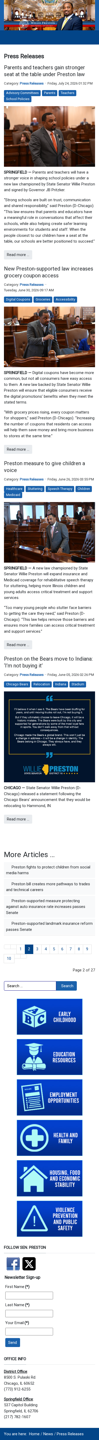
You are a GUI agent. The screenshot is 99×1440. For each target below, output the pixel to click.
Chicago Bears (17, 684)
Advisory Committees (22, 93)
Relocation (42, 684)
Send (12, 1342)
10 (9, 958)
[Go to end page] (23, 956)
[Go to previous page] (13, 947)
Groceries (43, 299)
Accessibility (65, 299)
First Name (17, 1286)
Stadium (78, 684)
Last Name (17, 1305)
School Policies (18, 99)
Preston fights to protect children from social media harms (48, 870)
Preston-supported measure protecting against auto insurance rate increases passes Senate (45, 906)
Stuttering (35, 489)
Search (67, 986)
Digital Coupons (18, 299)
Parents (49, 93)
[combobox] (30, 986)
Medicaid (13, 495)
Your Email (17, 1322)
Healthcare (14, 489)
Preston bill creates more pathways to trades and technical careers (48, 887)
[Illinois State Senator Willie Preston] (49, 15)
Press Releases (32, 83)
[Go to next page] (17, 956)
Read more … (18, 254)
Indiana (60, 684)
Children (84, 489)
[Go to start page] (7, 947)
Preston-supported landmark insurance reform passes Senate (49, 926)
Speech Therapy (60, 489)
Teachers (67, 93)
